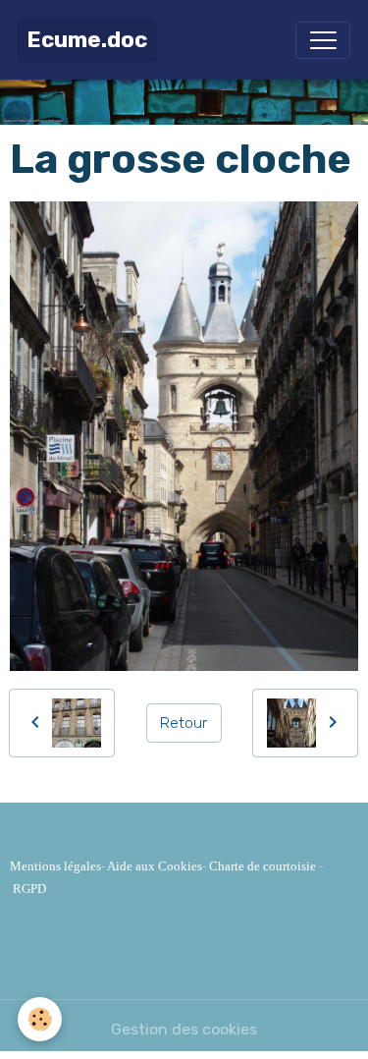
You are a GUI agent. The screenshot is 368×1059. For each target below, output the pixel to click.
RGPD (29, 888)
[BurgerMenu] (322, 40)
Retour (183, 722)
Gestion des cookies (184, 1029)
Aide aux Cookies (154, 866)
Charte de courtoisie (262, 866)
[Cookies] (40, 1019)
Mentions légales (55, 866)
